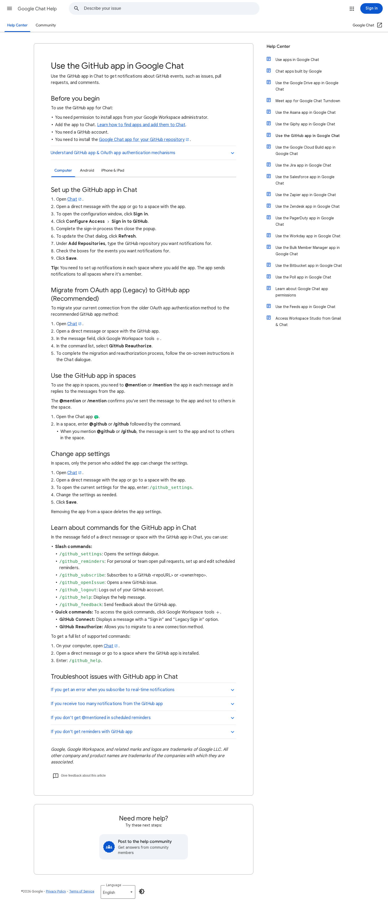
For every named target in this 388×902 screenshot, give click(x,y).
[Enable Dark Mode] (141, 891)
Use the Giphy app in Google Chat (305, 124)
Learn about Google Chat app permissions (302, 291)
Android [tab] (87, 170)
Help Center (17, 25)
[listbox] (118, 892)
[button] (9, 8)
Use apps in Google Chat (297, 59)
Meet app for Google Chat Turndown (308, 100)
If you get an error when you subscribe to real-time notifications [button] (112, 689)
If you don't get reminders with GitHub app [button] (92, 731)
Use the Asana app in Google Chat (306, 112)
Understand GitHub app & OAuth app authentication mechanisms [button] (113, 152)
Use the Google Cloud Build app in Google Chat (305, 150)
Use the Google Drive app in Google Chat (307, 86)
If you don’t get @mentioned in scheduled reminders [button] (101, 717)
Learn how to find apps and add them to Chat (141, 124)
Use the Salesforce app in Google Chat (305, 180)
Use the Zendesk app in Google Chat (308, 206)
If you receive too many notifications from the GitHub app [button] (107, 703)
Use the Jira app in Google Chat (303, 165)
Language (113, 885)
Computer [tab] (63, 170)
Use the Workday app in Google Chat (308, 236)
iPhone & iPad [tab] (112, 170)
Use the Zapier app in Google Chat (306, 194)
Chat (72, 199)
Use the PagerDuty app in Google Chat (305, 221)
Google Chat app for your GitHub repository (141, 139)
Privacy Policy (56, 891)
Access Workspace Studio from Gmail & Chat (308, 321)
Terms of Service (81, 891)
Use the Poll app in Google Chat (303, 277)
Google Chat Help (37, 9)
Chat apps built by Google (299, 71)
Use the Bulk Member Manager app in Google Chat (308, 250)
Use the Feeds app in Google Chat (305, 306)
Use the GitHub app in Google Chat (308, 135)
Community (46, 25)
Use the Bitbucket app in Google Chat (309, 265)
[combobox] (171, 8)
